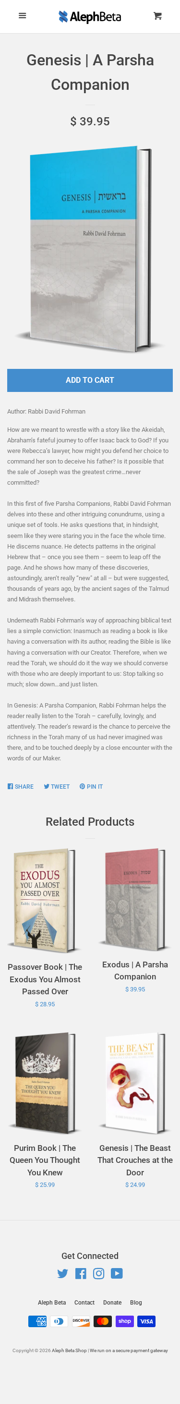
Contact (84, 1302)
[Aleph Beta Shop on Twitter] (63, 1276)
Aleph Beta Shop (69, 1350)
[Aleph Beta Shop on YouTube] (117, 1276)
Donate (112, 1302)
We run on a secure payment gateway (129, 1350)
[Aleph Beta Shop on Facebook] (81, 1276)
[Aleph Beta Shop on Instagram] (99, 1276)
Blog (136, 1302)
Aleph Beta (52, 1302)
